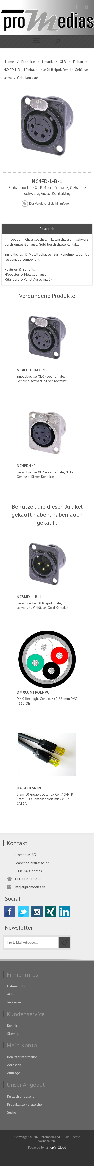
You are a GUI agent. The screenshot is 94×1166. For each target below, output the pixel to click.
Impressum (15, 1002)
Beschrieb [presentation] (47, 228)
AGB (10, 994)
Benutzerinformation (22, 1057)
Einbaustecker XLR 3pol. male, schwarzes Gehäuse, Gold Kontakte (43, 602)
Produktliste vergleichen (25, 1104)
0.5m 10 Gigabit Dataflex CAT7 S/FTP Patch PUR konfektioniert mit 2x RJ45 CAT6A (45, 795)
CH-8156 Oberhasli (29, 871)
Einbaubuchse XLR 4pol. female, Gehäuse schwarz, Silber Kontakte (42, 375)
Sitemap (13, 1033)
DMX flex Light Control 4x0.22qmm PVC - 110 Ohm (47, 698)
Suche (11, 1112)
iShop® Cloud (56, 1147)
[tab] (47, 229)
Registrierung (76, 7)
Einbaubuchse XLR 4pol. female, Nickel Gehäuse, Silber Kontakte (46, 471)
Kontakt (12, 1025)
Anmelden (86, 7)
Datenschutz (16, 986)
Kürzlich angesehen (21, 1096)
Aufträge (13, 1073)
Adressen (14, 1065)
